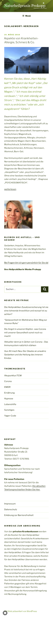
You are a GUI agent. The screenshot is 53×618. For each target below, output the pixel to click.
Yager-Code (10, 415)
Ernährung (9, 393)
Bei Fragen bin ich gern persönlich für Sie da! (26, 262)
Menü (28, 16)
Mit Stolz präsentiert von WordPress (20, 611)
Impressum (10, 503)
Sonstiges (9, 410)
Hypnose (8, 398)
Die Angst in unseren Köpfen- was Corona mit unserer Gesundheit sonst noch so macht (25, 332)
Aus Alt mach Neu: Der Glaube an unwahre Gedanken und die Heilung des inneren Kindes (25, 354)
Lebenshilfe (10, 404)
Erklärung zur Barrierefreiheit (18, 515)
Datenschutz (10, 509)
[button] (5, 613)
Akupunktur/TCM (13, 375)
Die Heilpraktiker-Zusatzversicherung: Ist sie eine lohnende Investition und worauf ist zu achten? (26, 310)
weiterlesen (10, 189)
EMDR (7, 387)
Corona (8, 381)
